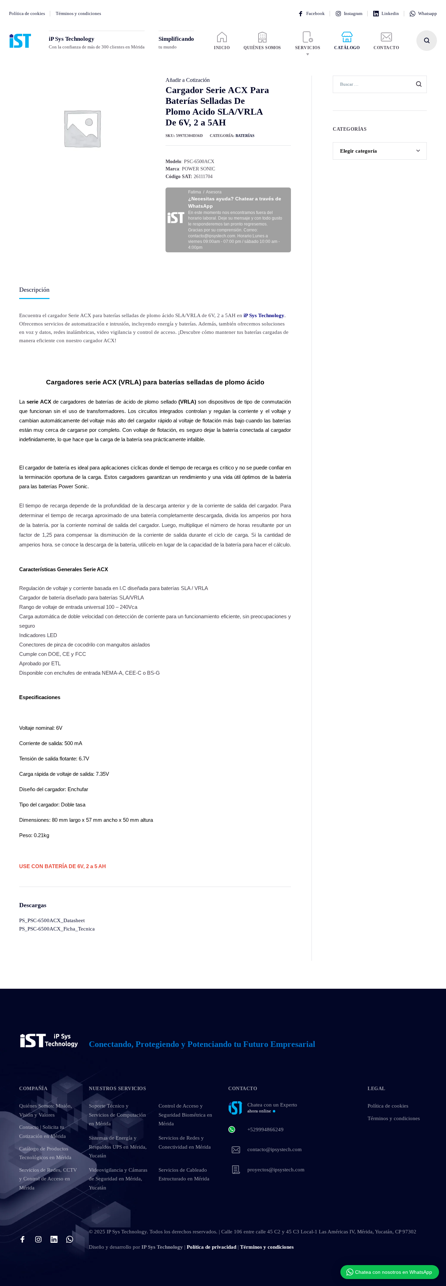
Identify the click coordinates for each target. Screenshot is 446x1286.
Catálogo (347, 47)
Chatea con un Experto (272, 1107)
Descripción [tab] (34, 289)
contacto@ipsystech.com (274, 1149)
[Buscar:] (380, 84)
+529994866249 (265, 1129)
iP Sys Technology (264, 315)
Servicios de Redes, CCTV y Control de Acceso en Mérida (48, 1179)
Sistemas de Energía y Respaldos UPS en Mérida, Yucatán (118, 1146)
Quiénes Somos (262, 47)
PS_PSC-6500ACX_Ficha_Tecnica (57, 929)
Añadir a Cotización (188, 80)
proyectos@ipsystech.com (276, 1169)
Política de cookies (27, 13)
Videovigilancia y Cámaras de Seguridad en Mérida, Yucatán (118, 1179)
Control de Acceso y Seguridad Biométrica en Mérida (185, 1114)
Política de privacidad (211, 1247)
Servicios (308, 47)
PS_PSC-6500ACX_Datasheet (52, 920)
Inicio (222, 47)
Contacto (386, 47)
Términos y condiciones (78, 13)
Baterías (245, 135)
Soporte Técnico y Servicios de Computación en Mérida (117, 1114)
